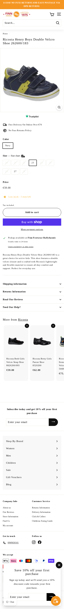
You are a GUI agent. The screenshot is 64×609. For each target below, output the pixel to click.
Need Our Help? (12, 307)
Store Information (10, 516)
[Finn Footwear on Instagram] (33, 542)
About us (7, 508)
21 (15, 162)
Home (5, 34)
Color (6, 139)
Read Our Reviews (13, 299)
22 (24, 162)
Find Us (6, 521)
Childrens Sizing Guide (42, 521)
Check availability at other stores (20, 247)
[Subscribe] (53, 422)
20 (6, 162)
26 (6, 171)
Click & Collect (39, 516)
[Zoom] (59, 107)
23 (33, 162)
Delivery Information (41, 512)
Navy (8, 145)
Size (12, 156)
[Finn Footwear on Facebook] (39, 542)
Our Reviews (8, 512)
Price (5, 182)
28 (24, 171)
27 (15, 171)
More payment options (32, 229)
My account (8, 525)
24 (41, 162)
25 (50, 162)
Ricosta (23, 319)
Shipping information (15, 284)
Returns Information (14, 291)
